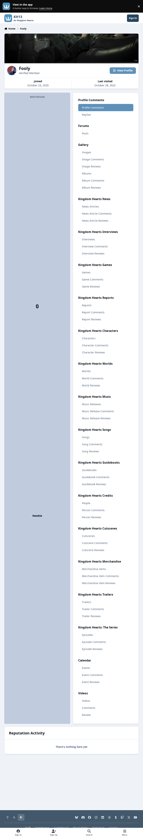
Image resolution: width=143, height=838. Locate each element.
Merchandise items (94, 569)
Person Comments (93, 510)
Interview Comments (95, 246)
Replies (86, 114)
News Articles (90, 206)
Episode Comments (94, 642)
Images (86, 152)
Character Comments (95, 345)
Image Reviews (91, 166)
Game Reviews (91, 286)
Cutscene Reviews (93, 550)
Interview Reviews (93, 253)
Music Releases (91, 404)
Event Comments (92, 675)
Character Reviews (93, 352)
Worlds (86, 371)
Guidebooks (89, 470)
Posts (85, 133)
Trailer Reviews (91, 616)
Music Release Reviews (96, 418)
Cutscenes (88, 536)
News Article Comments (97, 213)
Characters (89, 338)
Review (86, 715)
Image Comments (93, 159)
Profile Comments (93, 107)
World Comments (93, 378)
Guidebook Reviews (94, 484)
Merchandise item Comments (100, 576)
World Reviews (91, 385)
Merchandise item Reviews (98, 583)
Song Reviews (90, 451)
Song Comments (92, 444)
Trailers (86, 602)
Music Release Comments (98, 411)
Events (86, 668)
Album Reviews (91, 187)
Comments (88, 708)
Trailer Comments (93, 609)
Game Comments (92, 279)
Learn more (7, 6)
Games (86, 272)
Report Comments (93, 312)
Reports (87, 305)
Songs (86, 437)
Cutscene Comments (95, 543)
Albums (86, 173)
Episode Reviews (92, 649)
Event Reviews (91, 682)
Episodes (87, 635)
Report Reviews (91, 319)
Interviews (88, 239)
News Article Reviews (95, 220)
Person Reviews (91, 517)
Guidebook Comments (95, 477)
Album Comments (93, 180)
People (86, 503)
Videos (86, 701)
